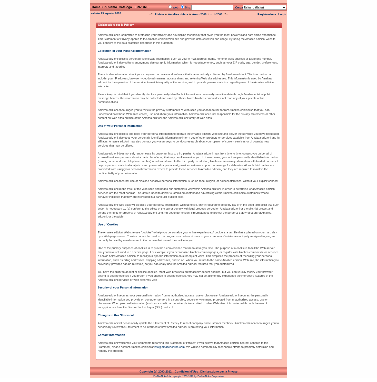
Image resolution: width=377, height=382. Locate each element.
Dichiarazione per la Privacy (218, 371)
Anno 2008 (199, 14)
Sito (187, 7)
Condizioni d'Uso (186, 371)
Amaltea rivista (178, 14)
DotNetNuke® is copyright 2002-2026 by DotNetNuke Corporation (188, 376)
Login (282, 14)
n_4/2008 (216, 14)
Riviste (159, 14)
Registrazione (266, 14)
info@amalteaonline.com (169, 346)
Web (175, 7)
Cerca (239, 7)
